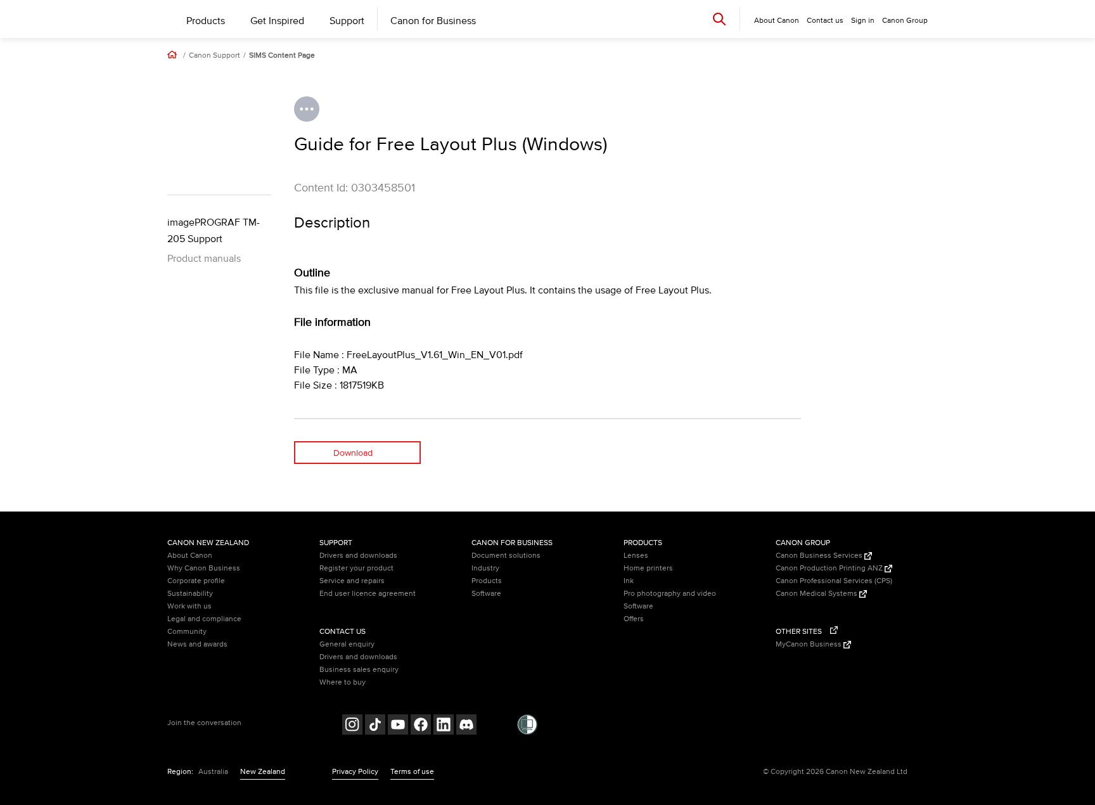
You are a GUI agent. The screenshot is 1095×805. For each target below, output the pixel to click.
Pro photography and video (670, 593)
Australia (213, 771)
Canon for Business (433, 21)
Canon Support (214, 55)
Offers (634, 619)
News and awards (197, 644)
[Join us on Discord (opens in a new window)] (466, 726)
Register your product (356, 568)
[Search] (719, 18)
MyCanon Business (809, 644)
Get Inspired (277, 21)
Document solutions (506, 555)
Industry (485, 568)
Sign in (862, 20)
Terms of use (412, 771)
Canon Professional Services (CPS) (834, 581)
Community (187, 631)
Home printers (648, 568)
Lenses (636, 555)
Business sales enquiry (359, 669)
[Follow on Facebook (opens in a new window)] (421, 726)
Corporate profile (196, 581)
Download (353, 453)
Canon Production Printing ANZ (830, 568)
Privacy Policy (355, 771)
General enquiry (347, 644)
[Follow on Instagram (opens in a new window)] (352, 726)
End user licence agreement (367, 593)
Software (486, 593)
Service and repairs (352, 581)
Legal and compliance (204, 619)
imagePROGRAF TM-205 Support (213, 230)
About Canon (189, 555)
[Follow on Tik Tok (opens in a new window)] (375, 726)
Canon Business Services (820, 555)
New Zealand (262, 771)
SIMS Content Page (282, 55)
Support (347, 21)
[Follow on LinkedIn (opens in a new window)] (443, 726)
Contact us (825, 20)
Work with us (189, 606)
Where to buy (342, 682)
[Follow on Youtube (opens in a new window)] (398, 726)
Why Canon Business (203, 568)
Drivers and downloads (358, 555)
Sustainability (190, 593)
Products (205, 21)
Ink (629, 581)
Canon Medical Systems (817, 593)
